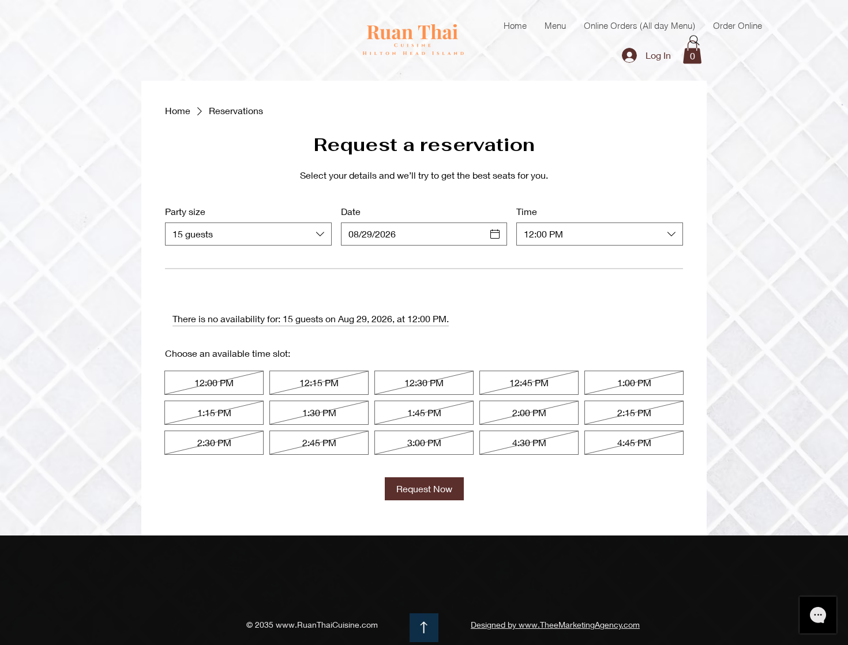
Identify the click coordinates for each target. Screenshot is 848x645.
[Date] (495, 234)
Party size (185, 211)
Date (351, 211)
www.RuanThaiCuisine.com (327, 624)
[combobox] (248, 234)
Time (526, 211)
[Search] (694, 40)
